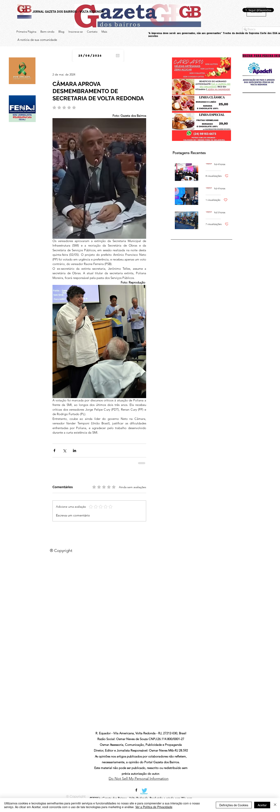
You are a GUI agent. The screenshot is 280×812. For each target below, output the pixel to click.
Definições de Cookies (233, 805)
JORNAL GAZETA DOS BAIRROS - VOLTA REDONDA (68, 12)
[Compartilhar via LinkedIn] (74, 450)
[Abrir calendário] (117, 55)
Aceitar (262, 805)
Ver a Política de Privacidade (153, 807)
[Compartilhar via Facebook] (54, 450)
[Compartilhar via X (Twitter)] (64, 450)
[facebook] (136, 784)
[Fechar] (275, 805)
